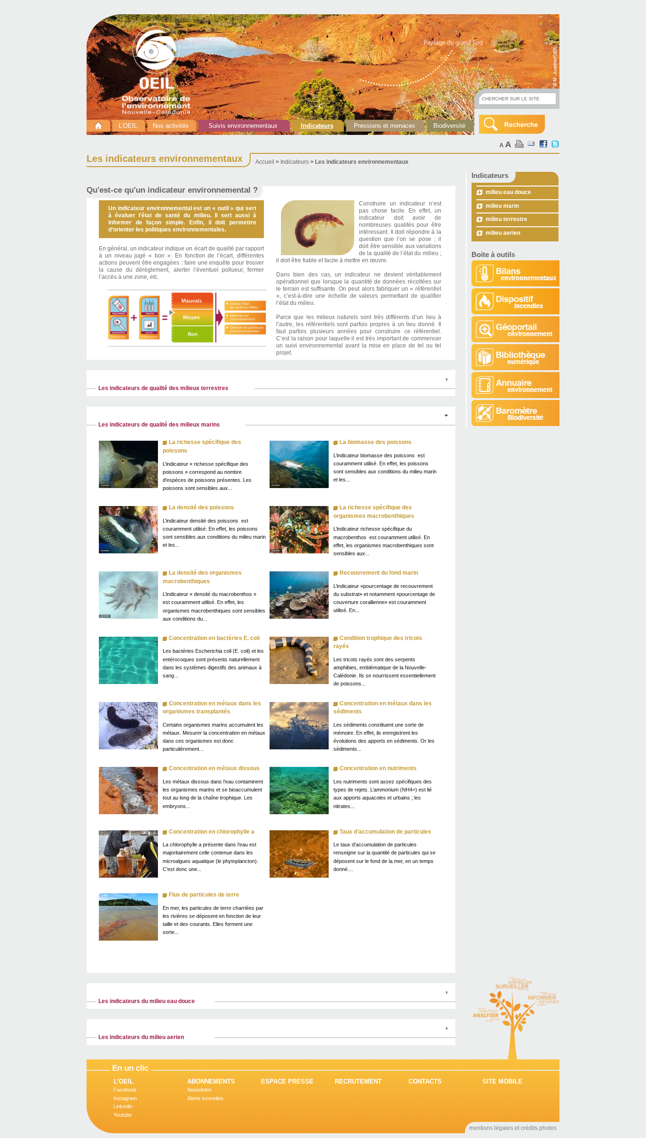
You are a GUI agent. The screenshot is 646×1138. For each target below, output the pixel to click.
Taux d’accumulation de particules (385, 831)
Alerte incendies (205, 1098)
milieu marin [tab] (502, 206)
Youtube (122, 1115)
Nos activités (171, 125)
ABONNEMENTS (211, 1081)
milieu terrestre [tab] (506, 219)
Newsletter (199, 1090)
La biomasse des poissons (375, 442)
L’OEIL (128, 125)
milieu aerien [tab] (503, 233)
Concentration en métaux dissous (214, 768)
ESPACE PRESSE (287, 1081)
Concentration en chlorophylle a (211, 831)
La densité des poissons (201, 507)
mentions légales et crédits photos (513, 1128)
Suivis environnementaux (243, 125)
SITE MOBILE (502, 1081)
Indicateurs (317, 125)
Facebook (125, 1090)
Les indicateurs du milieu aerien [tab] (141, 1037)
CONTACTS (425, 1081)
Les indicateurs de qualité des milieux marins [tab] (159, 424)
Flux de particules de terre (204, 894)
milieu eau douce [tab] (508, 192)
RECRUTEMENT (358, 1081)
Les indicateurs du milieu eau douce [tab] (146, 1001)
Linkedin (122, 1106)
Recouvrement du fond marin (379, 572)
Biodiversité (449, 125)
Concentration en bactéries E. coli (214, 638)
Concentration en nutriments (378, 768)
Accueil (264, 162)
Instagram (125, 1098)
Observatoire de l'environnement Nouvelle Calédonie (160, 70)
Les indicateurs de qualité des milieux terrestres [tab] (163, 388)
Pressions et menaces (384, 125)
